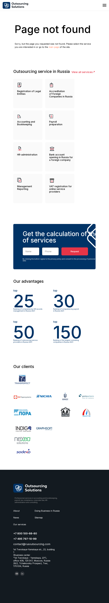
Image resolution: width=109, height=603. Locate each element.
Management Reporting (24, 187)
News (16, 517)
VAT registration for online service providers (60, 189)
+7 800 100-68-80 (25, 533)
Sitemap (39, 517)
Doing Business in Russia (47, 510)
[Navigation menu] (104, 5)
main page (54, 47)
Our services (19, 524)
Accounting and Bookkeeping (26, 123)
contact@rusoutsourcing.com (31, 544)
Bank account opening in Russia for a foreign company (61, 157)
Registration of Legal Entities (29, 92)
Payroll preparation (55, 123)
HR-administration (27, 154)
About (16, 510)
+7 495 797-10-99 (25, 538)
